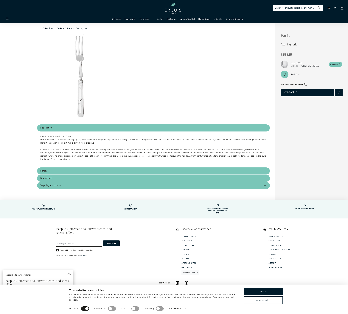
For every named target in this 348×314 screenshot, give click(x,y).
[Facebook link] (186, 283)
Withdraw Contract (190, 273)
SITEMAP (272, 263)
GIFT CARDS (186, 267)
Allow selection (263, 300)
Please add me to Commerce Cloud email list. (76, 250)
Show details (175, 308)
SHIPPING (185, 250)
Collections (48, 28)
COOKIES (272, 254)
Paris (69, 28)
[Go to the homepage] (173, 8)
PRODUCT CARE (188, 245)
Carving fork (81, 28)
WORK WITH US (275, 267)
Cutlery (60, 28)
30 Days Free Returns (304, 208)
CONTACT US (187, 241)
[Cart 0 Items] (341, 8)
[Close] (69, 275)
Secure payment (130, 209)
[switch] (112, 308)
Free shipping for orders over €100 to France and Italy (217, 210)
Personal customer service (43, 209)
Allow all (263, 291)
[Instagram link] (177, 283)
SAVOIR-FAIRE (274, 241)
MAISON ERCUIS (275, 236)
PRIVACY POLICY (275, 245)
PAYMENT (185, 258)
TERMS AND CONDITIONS (279, 250)
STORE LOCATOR (189, 263)
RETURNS (185, 254)
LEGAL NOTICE (274, 258)
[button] (129, 19)
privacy (83, 255)
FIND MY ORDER (188, 236)
